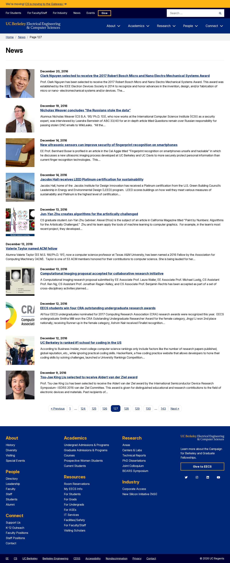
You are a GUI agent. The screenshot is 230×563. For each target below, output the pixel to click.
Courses (69, 455)
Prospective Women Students (83, 460)
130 (148, 408)
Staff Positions (15, 538)
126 (104, 408)
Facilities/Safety (74, 520)
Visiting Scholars (74, 530)
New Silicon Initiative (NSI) (139, 494)
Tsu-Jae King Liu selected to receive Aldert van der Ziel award (88, 377)
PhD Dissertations (134, 460)
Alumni (10, 504)
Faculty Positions (17, 533)
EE (7, 558)
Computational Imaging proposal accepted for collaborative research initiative (102, 273)
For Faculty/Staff (37, 12)
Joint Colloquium (133, 466)
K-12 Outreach (15, 528)
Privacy (137, 558)
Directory (12, 478)
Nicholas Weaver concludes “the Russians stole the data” (85, 110)
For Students (13, 12)
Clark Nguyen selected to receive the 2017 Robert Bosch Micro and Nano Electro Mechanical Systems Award (125, 76)
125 (94, 408)
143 (163, 408)
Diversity (11, 450)
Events (91, 12)
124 (83, 408)
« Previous (59, 408)
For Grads (70, 499)
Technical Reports (134, 455)
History (10, 445)
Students (11, 499)
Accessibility (93, 558)
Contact (11, 543)
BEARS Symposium (135, 471)
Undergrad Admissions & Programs (86, 445)
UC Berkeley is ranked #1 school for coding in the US (80, 342)
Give (104, 13)
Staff (9, 494)
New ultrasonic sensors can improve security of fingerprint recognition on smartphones (109, 145)
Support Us (13, 522)
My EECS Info (73, 489)
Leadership (13, 484)
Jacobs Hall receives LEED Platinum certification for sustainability (91, 179)
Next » (176, 408)
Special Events (15, 460)
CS (15, 558)
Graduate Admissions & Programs (85, 450)
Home (10, 37)
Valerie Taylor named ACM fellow (31, 248)
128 (126, 408)
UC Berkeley (30, 558)
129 (137, 408)
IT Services (71, 515)
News (76, 12)
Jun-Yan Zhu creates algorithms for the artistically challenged (89, 214)
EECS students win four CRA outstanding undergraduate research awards (98, 308)
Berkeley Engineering (55, 558)
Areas (126, 445)
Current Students (75, 466)
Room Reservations (77, 484)
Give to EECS (202, 466)
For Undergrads (74, 504)
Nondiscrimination (116, 558)
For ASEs (70, 510)
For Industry (60, 12)
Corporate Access (134, 489)
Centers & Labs (132, 450)
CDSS (76, 558)
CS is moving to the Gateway (44, 4)
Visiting (10, 455)
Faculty (10, 489)
